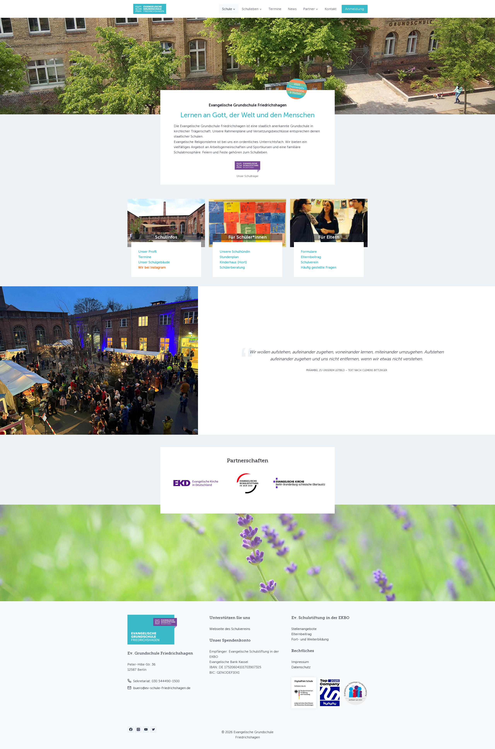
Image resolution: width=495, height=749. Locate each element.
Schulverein (309, 262)
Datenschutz (301, 667)
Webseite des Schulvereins (229, 629)
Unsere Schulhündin (235, 251)
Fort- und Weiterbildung (310, 639)
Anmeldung (354, 9)
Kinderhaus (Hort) (233, 262)
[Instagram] (138, 729)
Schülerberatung (232, 267)
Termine (274, 9)
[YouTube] (146, 729)
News (292, 9)
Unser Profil (147, 251)
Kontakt (330, 9)
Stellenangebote (304, 629)
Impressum (300, 662)
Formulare (309, 251)
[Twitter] (153, 729)
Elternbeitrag (311, 257)
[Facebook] (130, 729)
